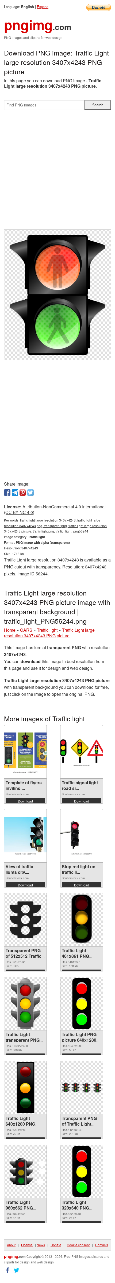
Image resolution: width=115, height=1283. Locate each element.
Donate (56, 1245)
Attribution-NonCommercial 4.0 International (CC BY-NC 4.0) (55, 509)
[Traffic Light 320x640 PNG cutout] (81, 1171)
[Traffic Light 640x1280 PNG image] (25, 1087)
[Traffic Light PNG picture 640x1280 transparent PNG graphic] (81, 1003)
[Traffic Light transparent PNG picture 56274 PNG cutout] (25, 1003)
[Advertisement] (57, 172)
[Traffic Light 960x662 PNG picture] (25, 1171)
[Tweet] (30, 492)
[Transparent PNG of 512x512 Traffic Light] (25, 920)
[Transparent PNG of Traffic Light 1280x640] (81, 1087)
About (11, 1245)
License (27, 1245)
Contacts (101, 1245)
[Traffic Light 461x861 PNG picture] (81, 919)
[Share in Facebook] (7, 492)
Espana (42, 6)
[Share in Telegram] (15, 492)
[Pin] (23, 492)
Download (25, 801)
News (41, 1245)
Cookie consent (78, 1245)
